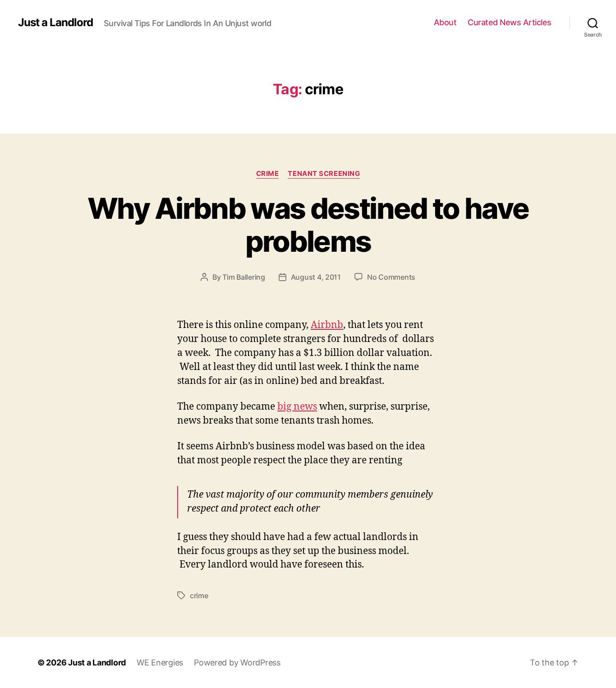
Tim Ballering (243, 277)
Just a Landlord (55, 22)
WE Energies (160, 662)
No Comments (391, 277)
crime (267, 174)
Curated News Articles (510, 22)
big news (297, 407)
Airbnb (327, 325)
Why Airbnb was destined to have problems (308, 225)
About (445, 22)
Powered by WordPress (237, 662)
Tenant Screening (324, 174)
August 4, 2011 (316, 277)
